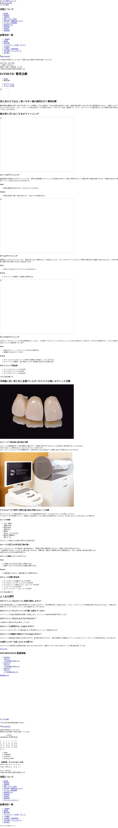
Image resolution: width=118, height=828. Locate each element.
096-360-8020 (6, 3)
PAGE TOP (3, 649)
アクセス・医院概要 (10, 23)
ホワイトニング (9, 84)
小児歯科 (7, 47)
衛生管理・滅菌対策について (13, 21)
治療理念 (7, 17)
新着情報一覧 (4, 675)
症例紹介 (7, 28)
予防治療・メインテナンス (12, 51)
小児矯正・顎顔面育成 (11, 49)
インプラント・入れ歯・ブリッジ (15, 45)
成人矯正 (7, 53)
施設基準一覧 (8, 25)
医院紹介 (7, 15)
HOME (6, 13)
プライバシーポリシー (11, 800)
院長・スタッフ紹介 (10, 19)
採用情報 (7, 26)
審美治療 (7, 43)
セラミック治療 (9, 86)
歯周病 (6, 41)
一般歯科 (7, 39)
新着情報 (7, 30)
